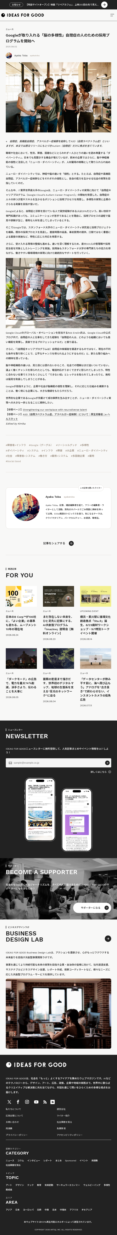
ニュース (10, 29)
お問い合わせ (12, 1122)
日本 (17, 1210)
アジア (9, 1210)
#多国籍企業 (78, 455)
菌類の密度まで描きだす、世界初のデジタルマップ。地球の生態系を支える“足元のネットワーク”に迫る (58, 687)
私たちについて (13, 1109)
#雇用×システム (59, 455)
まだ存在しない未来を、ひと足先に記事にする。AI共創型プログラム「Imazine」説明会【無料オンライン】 (58, 625)
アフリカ (74, 1210)
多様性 (107, 1185)
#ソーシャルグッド (66, 445)
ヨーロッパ (28, 1210)
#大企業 (69, 450)
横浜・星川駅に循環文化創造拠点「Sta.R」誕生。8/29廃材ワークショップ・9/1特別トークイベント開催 (95, 625)
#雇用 (91, 455)
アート (9, 1185)
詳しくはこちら (99, 772)
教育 (39, 1185)
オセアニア (87, 1210)
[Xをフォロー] (9, 1101)
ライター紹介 (63, 1115)
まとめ (58, 1161)
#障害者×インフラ (16, 445)
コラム (21, 1161)
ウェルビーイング (91, 1185)
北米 (54, 1210)
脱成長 (9, 1190)
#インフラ (47, 450)
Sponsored (70, 1161)
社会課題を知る (64, 1122)
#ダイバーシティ (15, 450)
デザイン (19, 1185)
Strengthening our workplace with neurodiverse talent (55, 409)
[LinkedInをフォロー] (52, 1102)
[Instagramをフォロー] (27, 1102)
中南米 (63, 1210)
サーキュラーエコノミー (68, 1185)
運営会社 (61, 1109)
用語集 (9, 1128)
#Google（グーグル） (41, 445)
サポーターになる (90, 907)
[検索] (112, 15)
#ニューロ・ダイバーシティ (92, 450)
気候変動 (49, 1185)
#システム (33, 450)
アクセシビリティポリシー (70, 1135)
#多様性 (84, 445)
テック (30, 1185)
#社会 (9, 455)
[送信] (107, 763)
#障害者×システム (25, 455)
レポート (47, 1161)
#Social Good (13, 461)
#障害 (59, 450)
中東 (47, 1210)
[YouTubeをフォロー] (36, 1102)
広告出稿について (14, 1115)
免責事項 (61, 1128)
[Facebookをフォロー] (18, 1102)
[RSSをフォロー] (45, 1102)
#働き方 (42, 455)
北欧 (39, 1210)
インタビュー (33, 1161)
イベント (84, 1161)
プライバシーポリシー (17, 1135)
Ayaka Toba (21, 55)
